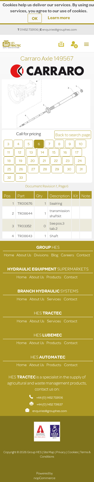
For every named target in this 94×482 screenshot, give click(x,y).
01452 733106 (29, 29)
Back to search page (72, 135)
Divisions (41, 255)
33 (21, 177)
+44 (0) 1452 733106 (49, 397)
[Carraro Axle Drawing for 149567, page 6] (46, 104)
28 (45, 169)
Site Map (48, 452)
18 (9, 160)
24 (80, 160)
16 (65, 152)
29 (57, 169)
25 (9, 169)
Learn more (59, 17)
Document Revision (40, 186)
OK (35, 18)
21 (44, 160)
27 (33, 169)
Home (9, 255)
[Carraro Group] (47, 66)
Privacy (61, 452)
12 (19, 152)
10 (81, 144)
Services (54, 299)
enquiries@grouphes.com (59, 29)
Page (62, 186)
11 (8, 152)
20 (33, 160)
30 (69, 169)
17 (76, 152)
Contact (83, 255)
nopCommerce (44, 477)
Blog (54, 255)
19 (20, 160)
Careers (67, 255)
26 (21, 169)
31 (81, 169)
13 (31, 152)
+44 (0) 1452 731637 (50, 404)
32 (9, 177)
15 (53, 152)
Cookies (73, 452)
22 (56, 160)
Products (53, 277)
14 (42, 152)
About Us (23, 255)
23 (67, 160)
